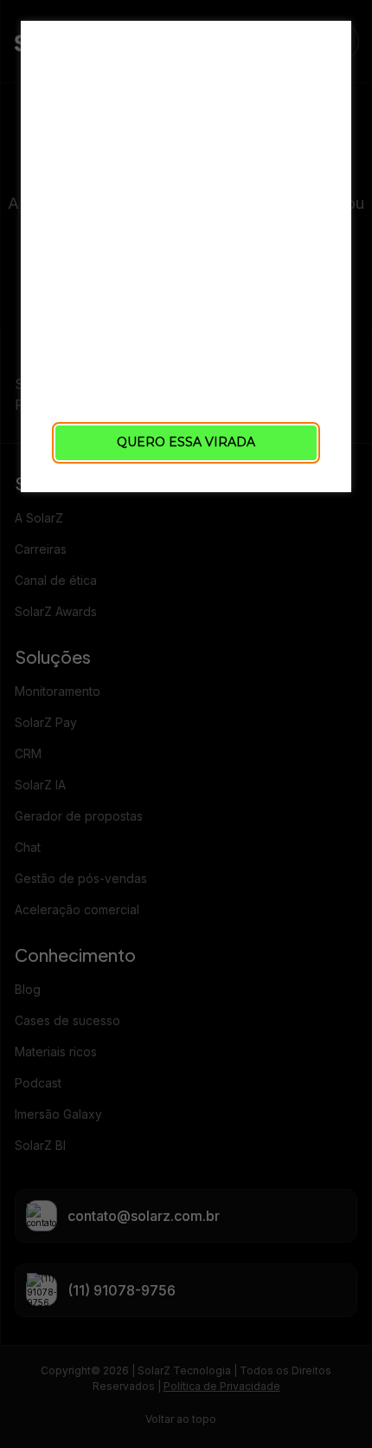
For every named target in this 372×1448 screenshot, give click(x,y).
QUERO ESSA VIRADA (186, 442)
